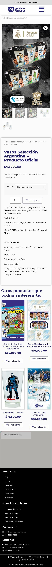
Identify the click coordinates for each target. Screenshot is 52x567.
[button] (45, 28)
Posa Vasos (9, 494)
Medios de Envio (11, 517)
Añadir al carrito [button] (13, 361)
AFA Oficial (9, 498)
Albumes (8, 485)
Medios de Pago (11, 513)
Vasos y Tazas (16, 142)
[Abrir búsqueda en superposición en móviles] (26, 18)
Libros (7, 481)
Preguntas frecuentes (13, 509)
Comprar (32, 200)
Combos (9, 186)
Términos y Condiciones (14, 521)
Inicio (6, 142)
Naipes (7, 477)
